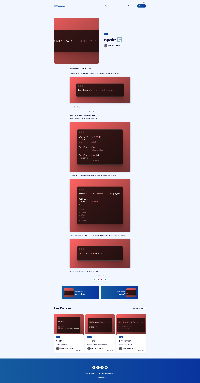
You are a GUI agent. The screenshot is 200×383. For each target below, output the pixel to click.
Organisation (109, 6)
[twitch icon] (102, 367)
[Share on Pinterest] (102, 279)
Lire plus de (138, 308)
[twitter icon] (93, 367)
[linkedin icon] (98, 367)
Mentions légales (90, 373)
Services (121, 6)
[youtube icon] (106, 367)
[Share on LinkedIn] (105, 279)
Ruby (106, 34)
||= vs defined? (125, 341)
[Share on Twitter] (94, 279)
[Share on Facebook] (98, 279)
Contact (141, 6)
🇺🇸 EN (144, 2)
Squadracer (102, 377)
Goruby (59, 341)
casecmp (91, 341)
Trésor (130, 6)
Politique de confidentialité (107, 373)
